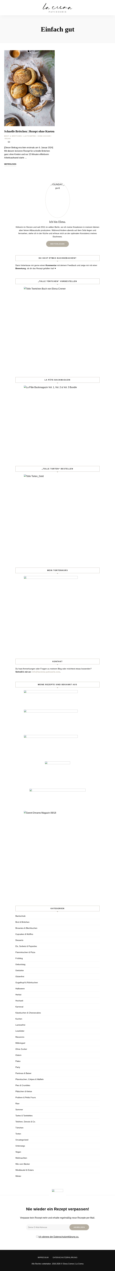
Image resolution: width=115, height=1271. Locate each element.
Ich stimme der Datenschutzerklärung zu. (59, 1237)
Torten (18, 1134)
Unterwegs (20, 1146)
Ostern (18, 1055)
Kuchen (18, 1019)
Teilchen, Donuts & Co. (25, 1121)
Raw (17, 1103)
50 (8, 142)
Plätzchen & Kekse (23, 1091)
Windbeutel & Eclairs (24, 1170)
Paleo (17, 1061)
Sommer (19, 1109)
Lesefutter (19, 1031)
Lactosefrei (29, 136)
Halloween (20, 988)
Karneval (19, 1007)
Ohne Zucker (44, 136)
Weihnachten (21, 1158)
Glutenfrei (19, 976)
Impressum (43, 1257)
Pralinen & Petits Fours (25, 1097)
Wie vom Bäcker (22, 1164)
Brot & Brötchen (13, 136)
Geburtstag (20, 964)
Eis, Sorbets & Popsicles (26, 946)
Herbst (18, 994)
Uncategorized (21, 1140)
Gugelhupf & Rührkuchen (26, 982)
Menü (108, 8)
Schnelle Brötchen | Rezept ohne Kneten (29, 131)
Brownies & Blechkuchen (26, 928)
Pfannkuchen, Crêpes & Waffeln (29, 1079)
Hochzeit (19, 1001)
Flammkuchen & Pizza (25, 952)
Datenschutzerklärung (65, 1257)
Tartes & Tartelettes (24, 1115)
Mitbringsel (20, 1043)
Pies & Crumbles (22, 1085)
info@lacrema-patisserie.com (46, 672)
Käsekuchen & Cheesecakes (28, 1013)
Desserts (19, 940)
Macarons (19, 1037)
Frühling (19, 958)
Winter (18, 1176)
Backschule (20, 916)
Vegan (7, 138)
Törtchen (19, 1128)
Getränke (19, 970)
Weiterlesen (57, 244)
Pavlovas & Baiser (23, 1073)
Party (17, 1067)
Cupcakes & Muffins (24, 934)
